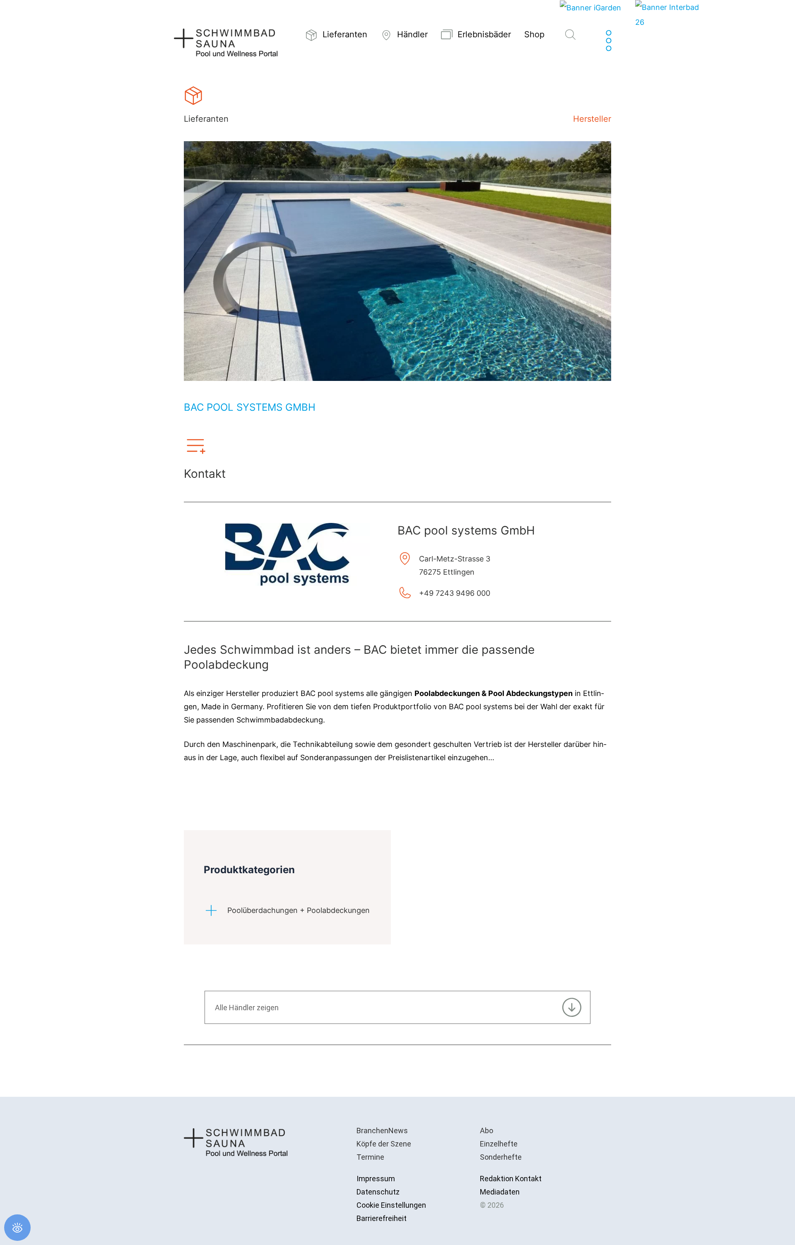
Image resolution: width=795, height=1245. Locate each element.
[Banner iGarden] (590, 7)
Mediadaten (500, 1191)
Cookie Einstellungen (391, 1205)
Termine (370, 1157)
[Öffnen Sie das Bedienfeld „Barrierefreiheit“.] (17, 1227)
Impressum (376, 1178)
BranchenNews (382, 1130)
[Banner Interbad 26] (668, 14)
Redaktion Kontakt (511, 1178)
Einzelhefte (499, 1143)
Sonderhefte (501, 1157)
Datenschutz (378, 1191)
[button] (570, 35)
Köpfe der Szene (384, 1143)
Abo (486, 1130)
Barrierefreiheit (382, 1218)
